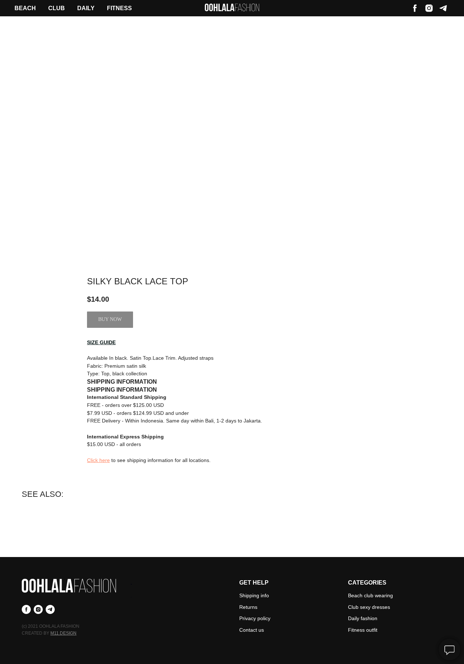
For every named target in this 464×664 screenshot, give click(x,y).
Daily (86, 8)
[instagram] (429, 8)
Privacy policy (254, 618)
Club (56, 8)
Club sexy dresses (369, 607)
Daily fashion (362, 618)
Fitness (119, 8)
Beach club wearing (370, 595)
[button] (101, 342)
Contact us (251, 630)
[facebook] (414, 8)
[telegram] (443, 8)
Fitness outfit (362, 630)
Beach (25, 8)
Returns (248, 607)
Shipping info (254, 595)
